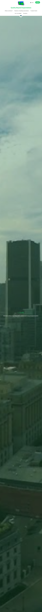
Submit (37, 2)
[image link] (21, 3)
